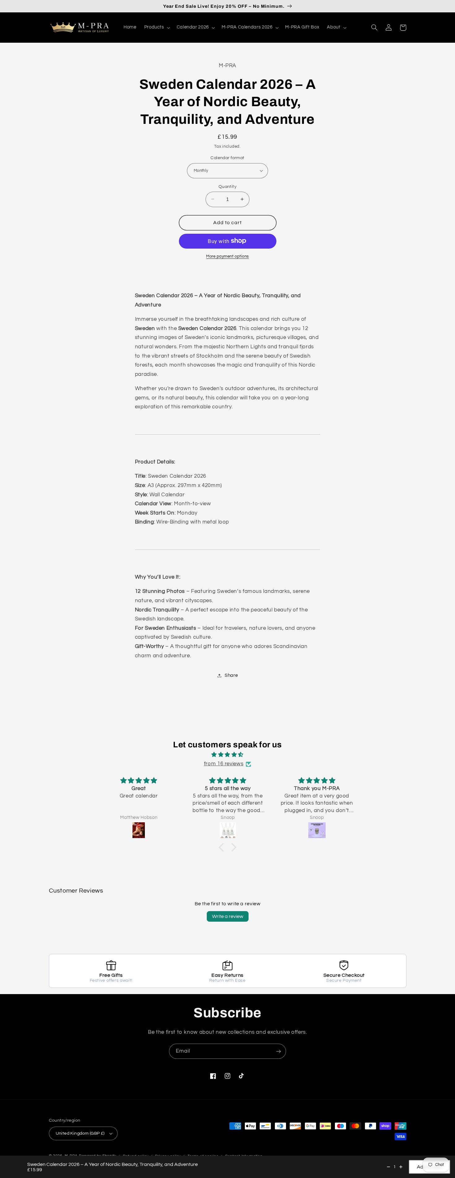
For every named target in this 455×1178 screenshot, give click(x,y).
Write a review (227, 916)
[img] (227, 755)
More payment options (227, 256)
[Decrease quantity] (388, 1167)
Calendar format (227, 158)
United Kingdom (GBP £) (80, 1133)
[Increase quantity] (401, 1167)
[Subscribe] (278, 1051)
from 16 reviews (223, 764)
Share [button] (231, 675)
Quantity (227, 186)
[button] (156, 27)
